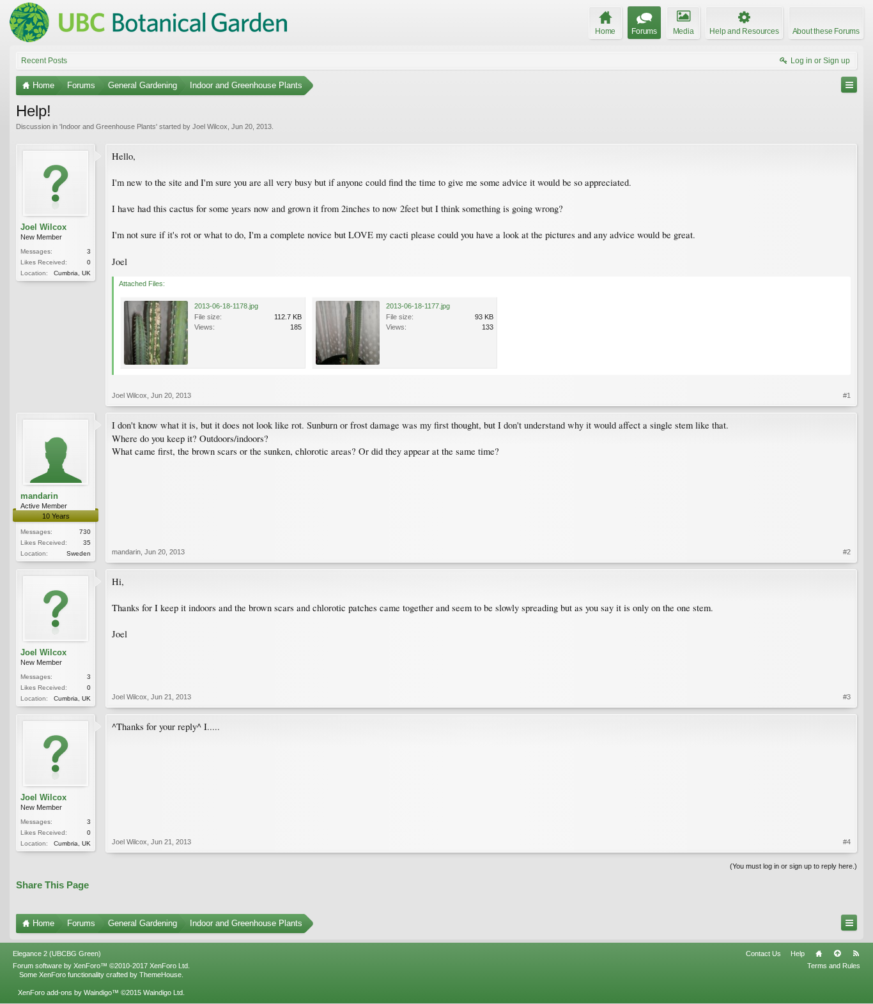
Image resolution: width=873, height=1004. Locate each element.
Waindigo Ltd (163, 992)
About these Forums (826, 31)
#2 (847, 552)
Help (798, 953)
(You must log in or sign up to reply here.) (793, 866)
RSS (855, 953)
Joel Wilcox (210, 126)
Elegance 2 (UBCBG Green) (57, 953)
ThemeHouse (160, 974)
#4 (847, 842)
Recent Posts (44, 60)
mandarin (39, 496)
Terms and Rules (833, 966)
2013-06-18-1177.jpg (418, 306)
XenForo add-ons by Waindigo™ (68, 992)
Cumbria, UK (72, 273)
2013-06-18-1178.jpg (226, 306)
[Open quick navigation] (849, 85)
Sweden (78, 553)
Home (818, 953)
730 (85, 531)
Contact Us (763, 953)
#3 (847, 697)
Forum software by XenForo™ (101, 966)
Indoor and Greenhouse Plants (108, 126)
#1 (847, 395)
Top (837, 953)
